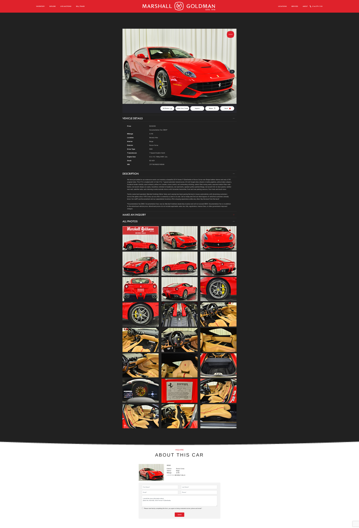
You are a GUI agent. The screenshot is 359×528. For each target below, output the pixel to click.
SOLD (231, 19)
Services (294, 6)
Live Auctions (65, 6)
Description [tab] (130, 173)
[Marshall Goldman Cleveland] (178, 6)
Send (226, 108)
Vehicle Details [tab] (132, 118)
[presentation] (126, 71)
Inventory (40, 6)
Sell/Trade (80, 6)
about (305, 6)
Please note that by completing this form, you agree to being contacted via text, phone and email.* (173, 508)
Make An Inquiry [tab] (134, 214)
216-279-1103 (317, 6)
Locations (282, 6)
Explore (52, 6)
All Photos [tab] (130, 221)
